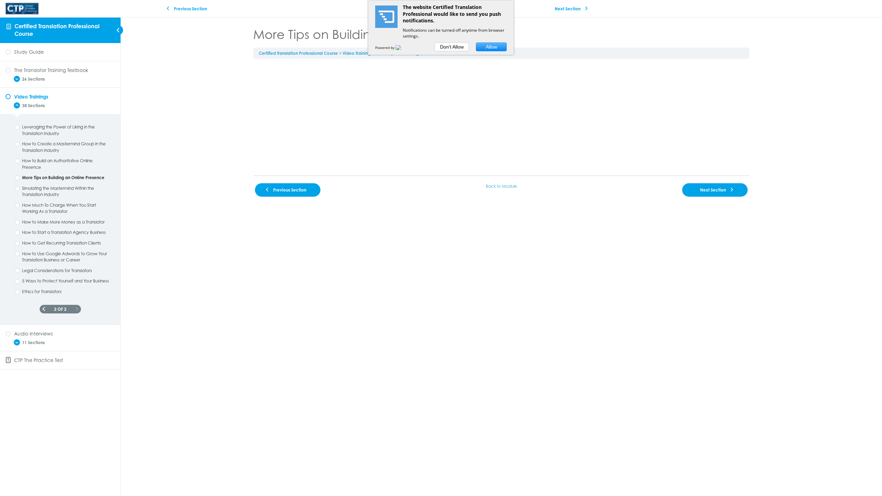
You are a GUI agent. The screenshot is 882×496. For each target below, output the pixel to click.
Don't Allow (452, 47)
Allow (491, 47)
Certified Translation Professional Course (298, 53)
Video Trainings (357, 53)
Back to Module (501, 186)
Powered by (385, 47)
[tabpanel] (501, 117)
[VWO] (402, 47)
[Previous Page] (44, 309)
